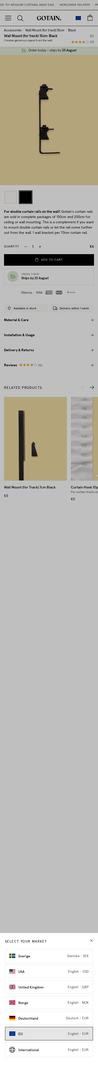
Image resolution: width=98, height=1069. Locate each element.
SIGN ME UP (72, 550)
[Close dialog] (92, 519)
